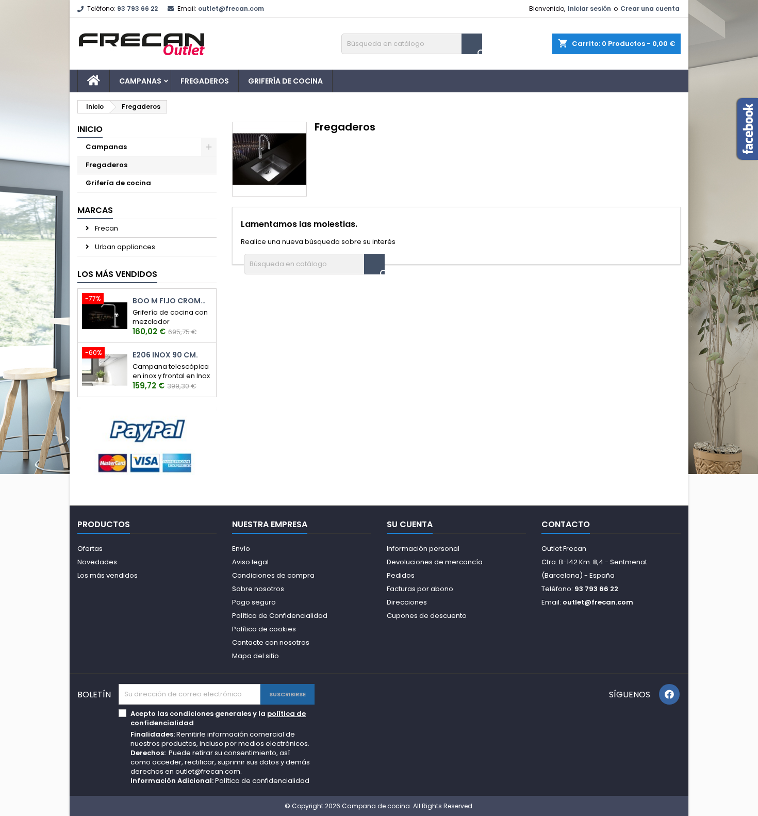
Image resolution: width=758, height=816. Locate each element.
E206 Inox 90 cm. (165, 355)
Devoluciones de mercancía (435, 562)
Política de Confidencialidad (279, 616)
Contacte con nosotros (270, 642)
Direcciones (407, 602)
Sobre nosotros (258, 589)
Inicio (90, 129)
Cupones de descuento (427, 616)
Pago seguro (254, 602)
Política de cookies (264, 629)
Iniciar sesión (589, 8)
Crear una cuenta (650, 8)
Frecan (105, 228)
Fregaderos (204, 81)
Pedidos (401, 575)
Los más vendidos (117, 274)
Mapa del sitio (255, 656)
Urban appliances (124, 247)
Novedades (97, 562)
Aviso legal (250, 562)
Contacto (565, 524)
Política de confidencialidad (262, 781)
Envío (241, 548)
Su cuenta (410, 524)
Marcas (95, 210)
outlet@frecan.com (231, 8)
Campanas (140, 81)
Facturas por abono (420, 589)
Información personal (423, 548)
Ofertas (90, 548)
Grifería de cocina (285, 81)
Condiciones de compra (273, 575)
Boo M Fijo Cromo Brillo (172, 301)
